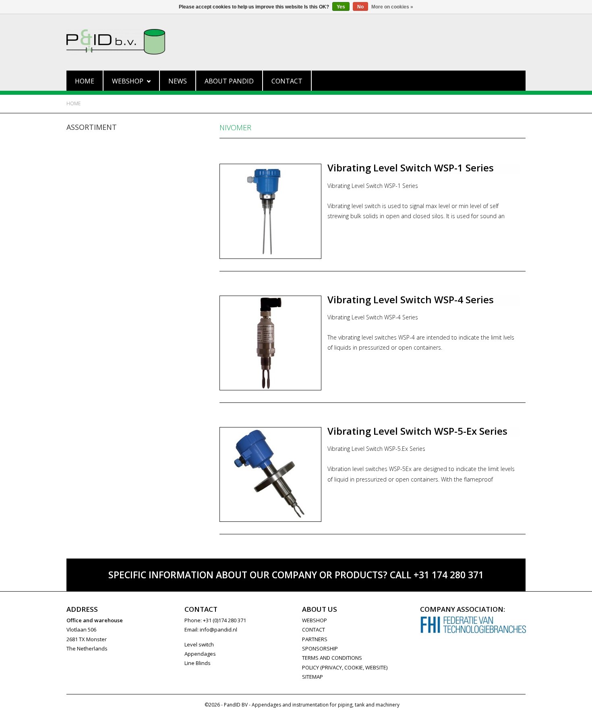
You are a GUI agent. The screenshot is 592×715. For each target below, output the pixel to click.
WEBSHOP (314, 620)
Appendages (200, 653)
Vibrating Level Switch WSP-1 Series (410, 167)
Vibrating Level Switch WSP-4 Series (410, 299)
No (360, 7)
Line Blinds (197, 663)
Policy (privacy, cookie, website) (344, 667)
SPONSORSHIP (320, 648)
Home (84, 81)
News (177, 81)
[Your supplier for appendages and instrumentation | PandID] (296, 41)
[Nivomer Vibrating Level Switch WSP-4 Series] (270, 343)
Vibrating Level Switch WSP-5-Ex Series (417, 431)
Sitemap (312, 676)
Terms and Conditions (332, 657)
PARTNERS (314, 639)
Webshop (127, 81)
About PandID (229, 81)
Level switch (199, 644)
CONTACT (313, 629)
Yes (341, 7)
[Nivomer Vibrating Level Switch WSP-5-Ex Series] (270, 474)
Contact (286, 81)
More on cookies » (392, 7)
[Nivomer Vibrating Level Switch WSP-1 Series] (270, 211)
